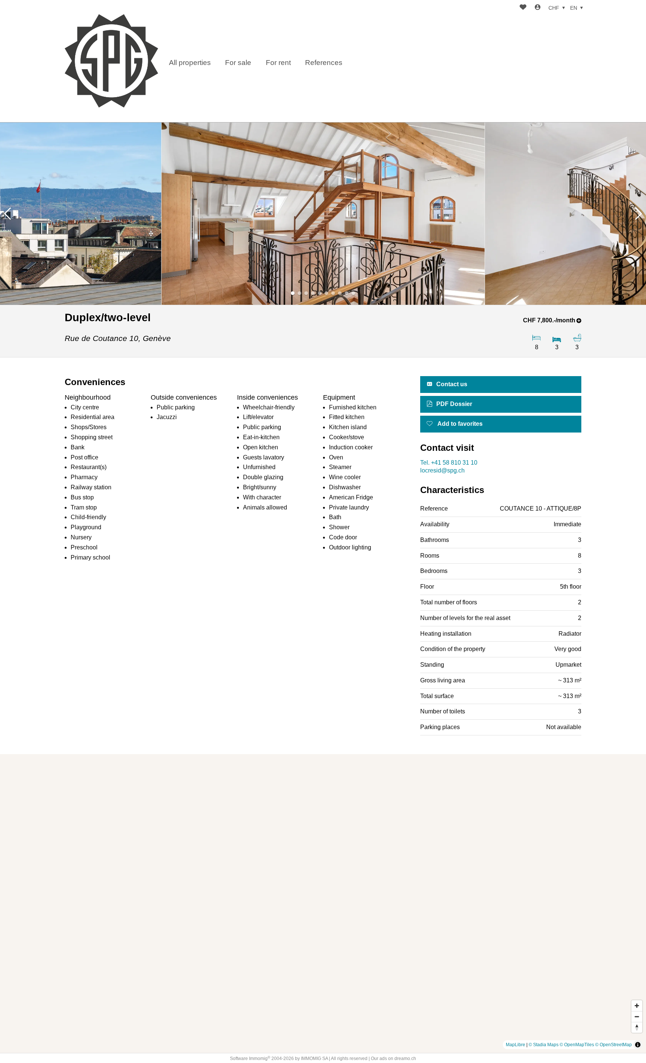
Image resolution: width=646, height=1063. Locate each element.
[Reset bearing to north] (636, 1027)
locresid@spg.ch (442, 470)
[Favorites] (523, 8)
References (323, 62)
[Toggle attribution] (637, 1044)
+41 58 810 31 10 (448, 462)
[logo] (111, 61)
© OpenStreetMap (613, 1044)
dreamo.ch (405, 1058)
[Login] (537, 8)
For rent (278, 62)
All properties (190, 62)
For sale (238, 62)
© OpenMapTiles (577, 1044)
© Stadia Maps (544, 1044)
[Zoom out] (636, 1016)
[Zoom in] (636, 1005)
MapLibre (515, 1044)
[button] (7, 214)
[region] (323, 903)
